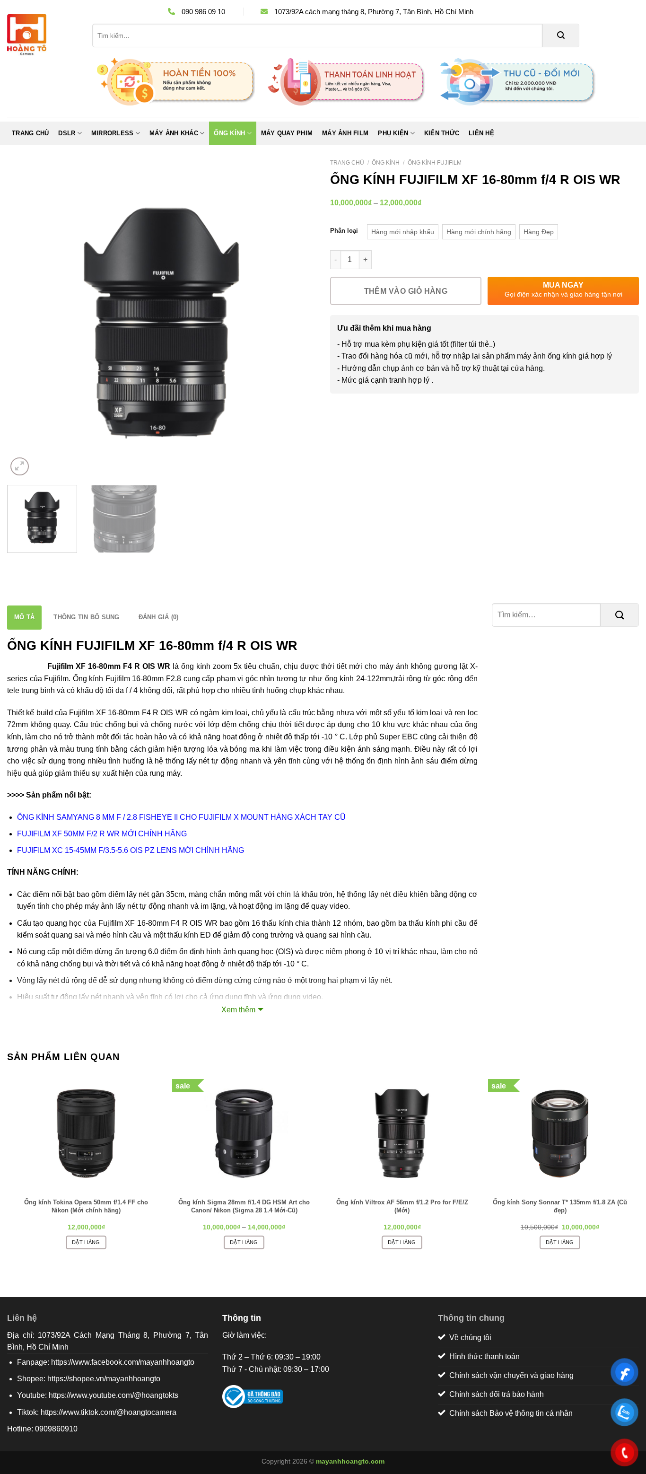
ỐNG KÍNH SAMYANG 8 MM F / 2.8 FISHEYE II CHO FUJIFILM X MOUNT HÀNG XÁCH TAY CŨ (181, 817)
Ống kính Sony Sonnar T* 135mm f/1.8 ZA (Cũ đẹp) (560, 1206)
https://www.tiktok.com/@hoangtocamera (108, 1412)
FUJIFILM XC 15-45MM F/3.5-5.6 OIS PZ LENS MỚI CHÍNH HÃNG (130, 850)
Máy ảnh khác (173, 133)
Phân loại (344, 231)
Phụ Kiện (393, 133)
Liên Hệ (481, 133)
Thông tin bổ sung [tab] (86, 617)
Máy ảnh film (345, 133)
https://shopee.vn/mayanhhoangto (103, 1379)
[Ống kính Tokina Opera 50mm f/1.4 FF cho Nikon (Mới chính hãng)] (86, 1133)
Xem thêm (238, 1010)
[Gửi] (560, 35)
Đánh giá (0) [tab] (159, 617)
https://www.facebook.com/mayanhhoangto (122, 1362)
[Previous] (25, 324)
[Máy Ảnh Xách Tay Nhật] (42, 35)
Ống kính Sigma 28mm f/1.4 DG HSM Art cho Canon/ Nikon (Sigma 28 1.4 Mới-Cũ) (244, 1206)
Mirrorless (112, 133)
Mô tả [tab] (24, 617)
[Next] (297, 324)
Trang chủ (30, 133)
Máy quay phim (287, 133)
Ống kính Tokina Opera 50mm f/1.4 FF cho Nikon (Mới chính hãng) (86, 1206)
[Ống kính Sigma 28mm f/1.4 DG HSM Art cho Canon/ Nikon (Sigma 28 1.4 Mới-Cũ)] (244, 1133)
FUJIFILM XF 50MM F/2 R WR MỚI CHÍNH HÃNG (102, 834)
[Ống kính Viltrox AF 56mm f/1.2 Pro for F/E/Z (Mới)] (402, 1133)
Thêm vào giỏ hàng (406, 291)
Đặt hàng (86, 1242)
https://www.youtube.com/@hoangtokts (113, 1395)
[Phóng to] (19, 466)
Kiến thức (441, 133)
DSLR (66, 133)
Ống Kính (229, 133)
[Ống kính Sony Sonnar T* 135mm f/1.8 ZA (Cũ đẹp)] (560, 1133)
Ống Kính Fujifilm (435, 162)
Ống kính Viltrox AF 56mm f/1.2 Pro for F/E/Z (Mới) (402, 1206)
